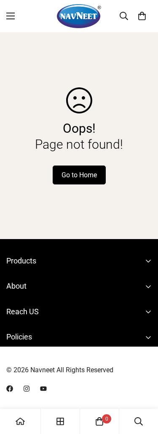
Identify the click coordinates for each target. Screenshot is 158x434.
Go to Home (79, 175)
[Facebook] (9, 388)
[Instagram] (26, 388)
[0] (142, 16)
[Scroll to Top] (142, 389)
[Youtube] (43, 388)
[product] (20, 421)
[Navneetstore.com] (79, 16)
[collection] (60, 421)
